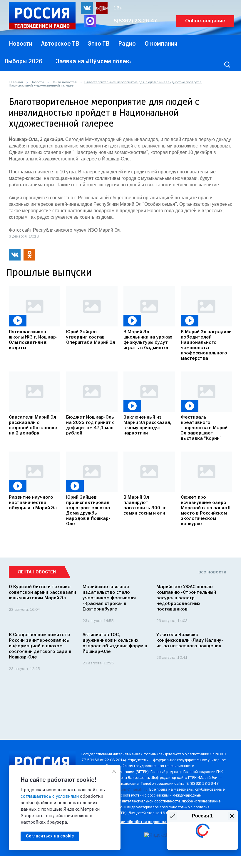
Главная (16, 82)
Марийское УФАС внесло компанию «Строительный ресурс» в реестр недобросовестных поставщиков (186, 598)
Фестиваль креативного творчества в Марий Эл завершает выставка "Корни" (204, 428)
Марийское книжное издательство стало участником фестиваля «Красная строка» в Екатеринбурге (109, 598)
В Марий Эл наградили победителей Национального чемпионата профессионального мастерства (206, 345)
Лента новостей (64, 82)
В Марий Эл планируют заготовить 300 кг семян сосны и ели (144, 505)
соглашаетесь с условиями (50, 796)
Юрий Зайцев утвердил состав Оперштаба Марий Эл (90, 337)
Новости (37, 82)
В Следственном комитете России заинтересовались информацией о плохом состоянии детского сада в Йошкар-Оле (40, 646)
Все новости (212, 572)
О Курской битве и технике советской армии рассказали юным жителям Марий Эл (42, 592)
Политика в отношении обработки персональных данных (135, 822)
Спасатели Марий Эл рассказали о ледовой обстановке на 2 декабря (33, 425)
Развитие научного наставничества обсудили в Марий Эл (33, 502)
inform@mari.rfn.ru (132, 789)
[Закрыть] (114, 771)
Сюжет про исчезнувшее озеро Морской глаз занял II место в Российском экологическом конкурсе (205, 510)
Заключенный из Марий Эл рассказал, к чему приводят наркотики (147, 425)
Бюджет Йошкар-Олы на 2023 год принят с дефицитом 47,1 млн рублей (90, 425)
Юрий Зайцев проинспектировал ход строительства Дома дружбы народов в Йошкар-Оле (88, 510)
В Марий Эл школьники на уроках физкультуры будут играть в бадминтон (147, 340)
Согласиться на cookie (50, 836)
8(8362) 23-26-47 (135, 21)
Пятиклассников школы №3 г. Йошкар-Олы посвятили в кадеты (33, 340)
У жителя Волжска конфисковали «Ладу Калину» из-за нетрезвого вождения (189, 640)
